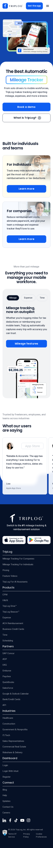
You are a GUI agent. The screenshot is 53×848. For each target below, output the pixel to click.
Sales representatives (13, 741)
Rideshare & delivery (12, 752)
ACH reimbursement (13, 623)
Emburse (7, 670)
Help (5, 795)
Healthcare (8, 718)
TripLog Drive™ (10, 606)
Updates (6, 801)
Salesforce (8, 688)
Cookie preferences (41, 835)
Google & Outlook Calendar (16, 693)
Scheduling (8, 640)
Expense (7, 617)
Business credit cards (13, 629)
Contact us (8, 807)
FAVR (5, 600)
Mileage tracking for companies (18, 558)
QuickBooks (8, 682)
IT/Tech (6, 735)
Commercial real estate (14, 746)
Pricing (6, 570)
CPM (5, 594)
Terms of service (12, 835)
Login (5, 765)
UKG (5, 665)
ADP (5, 659)
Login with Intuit (10, 771)
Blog (5, 789)
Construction (9, 723)
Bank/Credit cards (11, 699)
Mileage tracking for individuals (18, 564)
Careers (6, 812)
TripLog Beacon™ (11, 611)
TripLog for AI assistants (15, 581)
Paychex (7, 676)
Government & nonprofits (15, 729)
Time (5, 635)
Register (7, 777)
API (4, 705)
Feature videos (10, 576)
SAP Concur (8, 653)
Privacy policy (26, 835)
